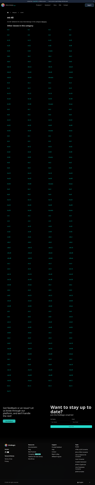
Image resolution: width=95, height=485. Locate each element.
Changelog (31, 454)
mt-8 (70, 114)
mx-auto (50, 184)
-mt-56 (29, 306)
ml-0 (8, 136)
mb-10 (9, 67)
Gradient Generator (80, 462)
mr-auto (50, 104)
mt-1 (29, 109)
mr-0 (8, 83)
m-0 (8, 29)
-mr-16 (29, 274)
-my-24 (71, 370)
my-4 (8, 194)
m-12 (29, 40)
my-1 (29, 189)
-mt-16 (71, 295)
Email (73, 419)
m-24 (8, 45)
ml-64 (29, 157)
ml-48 (70, 152)
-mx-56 (30, 354)
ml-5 (29, 141)
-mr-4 (70, 263)
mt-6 (49, 114)
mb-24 (9, 72)
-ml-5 (8, 316)
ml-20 (70, 146)
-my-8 (50, 364)
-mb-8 (8, 247)
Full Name (53, 419)
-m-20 (50, 226)
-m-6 (29, 221)
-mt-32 (50, 300)
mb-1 (29, 56)
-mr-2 (29, 263)
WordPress (31, 459)
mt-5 (29, 114)
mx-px (70, 184)
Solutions (47, 5)
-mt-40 (71, 300)
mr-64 (29, 104)
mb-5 (29, 61)
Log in (89, 5)
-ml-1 (8, 311)
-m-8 (49, 221)
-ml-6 (29, 316)
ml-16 (50, 146)
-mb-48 (9, 258)
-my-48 (50, 375)
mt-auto (50, 130)
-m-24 (70, 226)
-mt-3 (8, 290)
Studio (77, 447)
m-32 (29, 45)
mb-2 (49, 56)
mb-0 (8, 56)
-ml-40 (29, 327)
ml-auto (50, 157)
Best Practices (32, 452)
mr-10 (8, 93)
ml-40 (50, 152)
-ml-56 (71, 327)
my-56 (9, 210)
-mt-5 (49, 290)
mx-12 (29, 173)
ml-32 (29, 152)
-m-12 (8, 226)
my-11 (9, 391)
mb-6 (49, 61)
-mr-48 (50, 279)
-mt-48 (9, 306)
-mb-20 (9, 253)
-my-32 (9, 375)
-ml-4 (70, 311)
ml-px (70, 157)
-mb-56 (30, 258)
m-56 (8, 51)
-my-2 (29, 359)
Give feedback (9, 421)
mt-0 (8, 109)
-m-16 (29, 226)
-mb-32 (50, 253)
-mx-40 (71, 348)
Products (38, 5)
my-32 (29, 205)
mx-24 (9, 178)
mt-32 (29, 125)
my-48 (70, 205)
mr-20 (70, 93)
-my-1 (8, 359)
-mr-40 (29, 279)
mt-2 (49, 109)
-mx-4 (29, 338)
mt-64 (29, 130)
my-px (70, 210)
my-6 (49, 194)
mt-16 (50, 120)
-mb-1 (50, 237)
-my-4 (70, 359)
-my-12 (9, 370)
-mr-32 (9, 279)
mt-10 (8, 120)
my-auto (50, 210)
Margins (14, 12)
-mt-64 (50, 306)
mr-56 (8, 104)
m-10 (8, 40)
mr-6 (49, 88)
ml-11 (8, 386)
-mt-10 (29, 295)
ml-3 (70, 136)
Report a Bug (55, 454)
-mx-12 (50, 343)
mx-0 (8, 162)
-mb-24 (30, 253)
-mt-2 (70, 285)
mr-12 (29, 93)
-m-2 (29, 215)
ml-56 (8, 157)
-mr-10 (71, 269)
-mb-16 (71, 247)
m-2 (49, 29)
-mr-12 (9, 274)
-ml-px (29, 332)
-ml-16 (29, 322)
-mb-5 (50, 242)
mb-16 (50, 67)
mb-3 (70, 56)
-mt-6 (70, 290)
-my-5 (8, 364)
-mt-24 (29, 300)
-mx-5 (50, 338)
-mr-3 (49, 263)
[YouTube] (8, 452)
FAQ (60, 5)
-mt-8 (8, 295)
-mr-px (29, 285)
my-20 (70, 199)
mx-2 (49, 162)
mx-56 (9, 184)
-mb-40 (71, 253)
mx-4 (8, 168)
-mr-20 (50, 274)
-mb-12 (50, 247)
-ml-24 (71, 322)
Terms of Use (8, 459)
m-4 (8, 35)
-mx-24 (30, 348)
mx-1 (29, 162)
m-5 (29, 35)
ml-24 (8, 152)
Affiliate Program (56, 456)
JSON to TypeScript (80, 464)
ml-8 (70, 141)
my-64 (29, 210)
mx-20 (70, 173)
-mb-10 (30, 247)
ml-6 (49, 141)
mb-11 (71, 380)
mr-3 (70, 83)
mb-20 (71, 67)
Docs (55, 5)
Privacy (7, 461)
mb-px (71, 77)
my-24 (9, 205)
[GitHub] (6, 452)
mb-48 (71, 72)
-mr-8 (49, 269)
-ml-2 (29, 311)
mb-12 (29, 67)
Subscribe (71, 426)
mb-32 (29, 72)
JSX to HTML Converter (81, 452)
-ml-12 (9, 322)
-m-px (29, 237)
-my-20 (50, 370)
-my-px (30, 380)
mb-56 (9, 77)
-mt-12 (50, 295)
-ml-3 (49, 311)
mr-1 (29, 83)
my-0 (8, 189)
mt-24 (8, 125)
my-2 (49, 189)
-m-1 (8, 215)
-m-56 (70, 231)
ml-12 (29, 146)
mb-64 (29, 77)
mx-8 (70, 168)
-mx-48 (9, 354)
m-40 (49, 45)
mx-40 (50, 178)
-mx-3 (8, 338)
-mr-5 (8, 269)
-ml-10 (71, 316)
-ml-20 (50, 322)
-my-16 (30, 370)
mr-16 (50, 93)
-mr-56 (71, 279)
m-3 (70, 29)
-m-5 (8, 221)
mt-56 (8, 130)
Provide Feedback (57, 447)
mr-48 (70, 98)
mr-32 (29, 98)
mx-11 (70, 386)
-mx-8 (8, 343)
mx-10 (9, 173)
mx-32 (29, 178)
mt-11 (50, 380)
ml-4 (8, 141)
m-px (70, 51)
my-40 (50, 205)
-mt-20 (9, 300)
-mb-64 (50, 258)
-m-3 (49, 215)
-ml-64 (9, 332)
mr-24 (8, 98)
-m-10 (70, 221)
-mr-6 (29, 269)
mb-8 (70, 61)
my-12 (29, 199)
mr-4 (8, 88)
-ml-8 (49, 316)
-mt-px (71, 306)
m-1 (29, 29)
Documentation (32, 447)
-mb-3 (8, 242)
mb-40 (50, 72)
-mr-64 (9, 285)
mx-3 (70, 162)
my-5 (29, 194)
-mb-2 (70, 237)
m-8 (70, 35)
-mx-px (71, 354)
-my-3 (50, 359)
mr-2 (49, 83)
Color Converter (79, 459)
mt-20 (70, 120)
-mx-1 (50, 332)
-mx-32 (50, 348)
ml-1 (29, 136)
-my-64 (9, 380)
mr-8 (70, 88)
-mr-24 (71, 274)
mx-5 (29, 168)
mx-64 (29, 184)
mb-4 (8, 61)
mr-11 (29, 386)
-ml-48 (50, 327)
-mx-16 (71, 343)
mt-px (70, 130)
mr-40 (50, 98)
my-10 (9, 199)
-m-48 (50, 231)
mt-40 (21, 12)
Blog (29, 449)
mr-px (70, 104)
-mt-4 (29, 290)
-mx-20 (9, 348)
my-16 (50, 199)
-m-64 (8, 237)
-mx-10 (30, 343)
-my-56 (71, 375)
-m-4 (70, 215)
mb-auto (50, 77)
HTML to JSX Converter (81, 449)
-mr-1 (8, 263)
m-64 (29, 51)
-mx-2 (70, 332)
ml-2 (49, 136)
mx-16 (50, 173)
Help (53, 449)
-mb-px (71, 258)
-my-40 (30, 375)
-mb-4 (29, 242)
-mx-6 (70, 338)
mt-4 (8, 114)
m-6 (49, 35)
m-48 (70, 45)
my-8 (70, 194)
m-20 (70, 40)
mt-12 (29, 120)
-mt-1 (49, 285)
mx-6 (49, 168)
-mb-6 (70, 242)
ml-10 (8, 146)
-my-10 (71, 364)
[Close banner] (94, 1)
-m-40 (29, 231)
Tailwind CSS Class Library (35, 456)
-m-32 (8, 231)
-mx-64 (50, 354)
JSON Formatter (79, 471)
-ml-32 (9, 327)
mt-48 (70, 125)
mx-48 (70, 178)
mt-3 (70, 109)
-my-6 (29, 364)
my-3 (70, 189)
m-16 (49, 40)
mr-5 (29, 88)
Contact (66, 5)
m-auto (50, 51)
